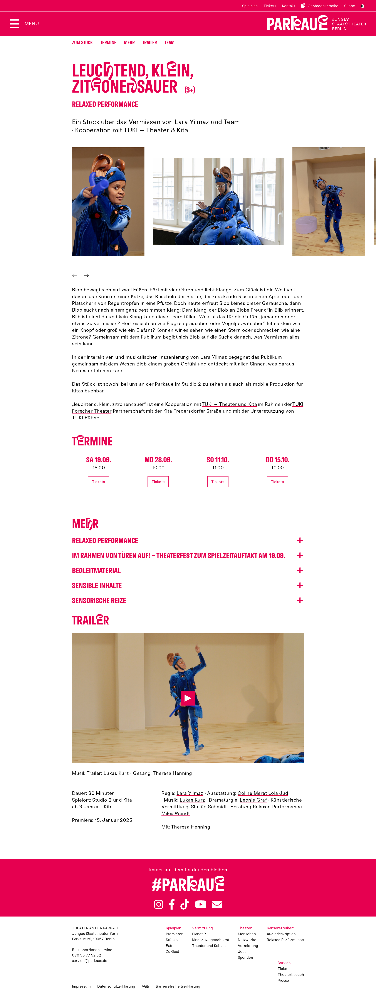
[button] (108, 201)
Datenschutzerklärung (116, 986)
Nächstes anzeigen (86, 275)
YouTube (200, 904)
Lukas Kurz (192, 800)
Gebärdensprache (323, 6)
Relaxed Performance (285, 940)
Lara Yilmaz (190, 793)
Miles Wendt (175, 813)
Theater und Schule (209, 945)
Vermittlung (202, 928)
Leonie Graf (253, 800)
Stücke (172, 940)
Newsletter (217, 904)
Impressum (81, 986)
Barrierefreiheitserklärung (178, 986)
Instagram (158, 904)
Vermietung (248, 945)
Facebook (172, 904)
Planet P (199, 934)
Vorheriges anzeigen (74, 275)
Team (169, 42)
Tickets (270, 6)
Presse (283, 980)
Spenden (245, 957)
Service (284, 963)
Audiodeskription (281, 934)
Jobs (242, 951)
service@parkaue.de (89, 960)
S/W (362, 6)
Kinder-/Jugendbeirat (210, 940)
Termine (108, 42)
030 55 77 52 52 (86, 955)
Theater (245, 928)
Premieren (174, 934)
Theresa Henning (190, 827)
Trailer (149, 42)
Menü (32, 24)
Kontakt (288, 6)
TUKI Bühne (85, 418)
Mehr (129, 42)
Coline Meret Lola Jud (263, 793)
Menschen (247, 934)
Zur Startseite (314, 22)
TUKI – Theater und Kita (229, 404)
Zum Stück (82, 42)
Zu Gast (172, 951)
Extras (171, 945)
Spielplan (250, 6)
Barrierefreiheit (280, 928)
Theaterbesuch (291, 974)
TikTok (184, 904)
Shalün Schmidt (209, 807)
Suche (349, 6)
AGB (145, 986)
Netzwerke (247, 940)
